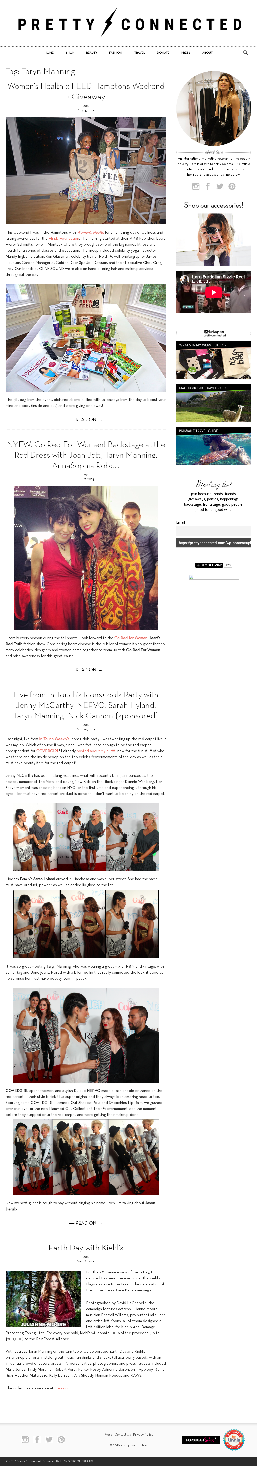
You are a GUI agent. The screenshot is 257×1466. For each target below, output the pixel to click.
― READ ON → (86, 420)
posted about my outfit (96, 751)
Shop (70, 53)
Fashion (115, 53)
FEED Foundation (64, 238)
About (207, 53)
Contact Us (122, 1434)
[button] (245, 53)
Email (180, 522)
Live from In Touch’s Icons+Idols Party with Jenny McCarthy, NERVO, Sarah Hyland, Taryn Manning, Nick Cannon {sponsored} (85, 705)
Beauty (91, 53)
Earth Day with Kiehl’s (85, 1248)
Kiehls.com (63, 1388)
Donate (163, 53)
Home (49, 53)
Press (185, 53)
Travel (139, 53)
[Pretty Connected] (128, 22)
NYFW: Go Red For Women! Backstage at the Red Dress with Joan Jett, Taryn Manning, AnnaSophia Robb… (86, 455)
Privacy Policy (143, 1434)
